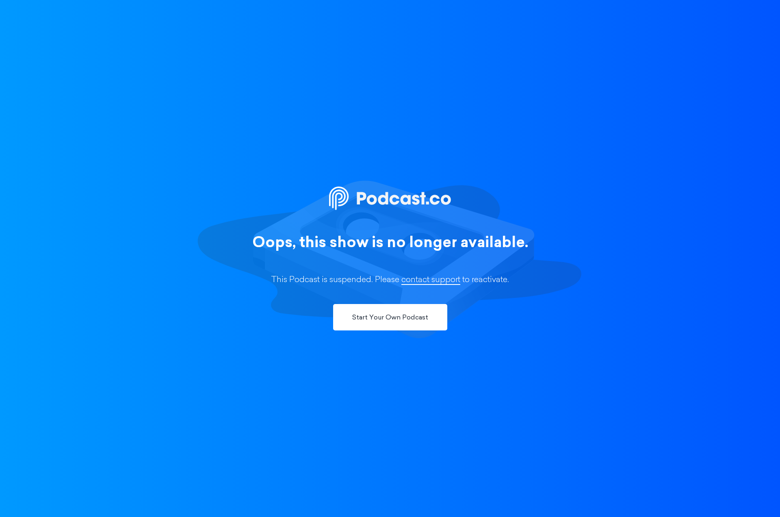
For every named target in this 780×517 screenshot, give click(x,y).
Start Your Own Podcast (390, 318)
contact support (430, 280)
